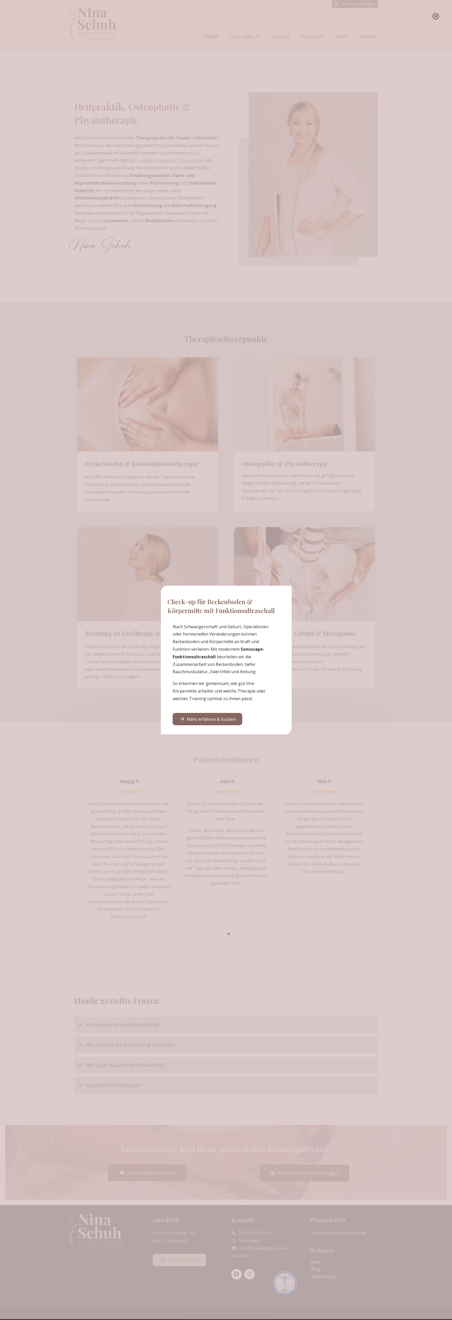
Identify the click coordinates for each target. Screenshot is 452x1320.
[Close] (435, 16)
